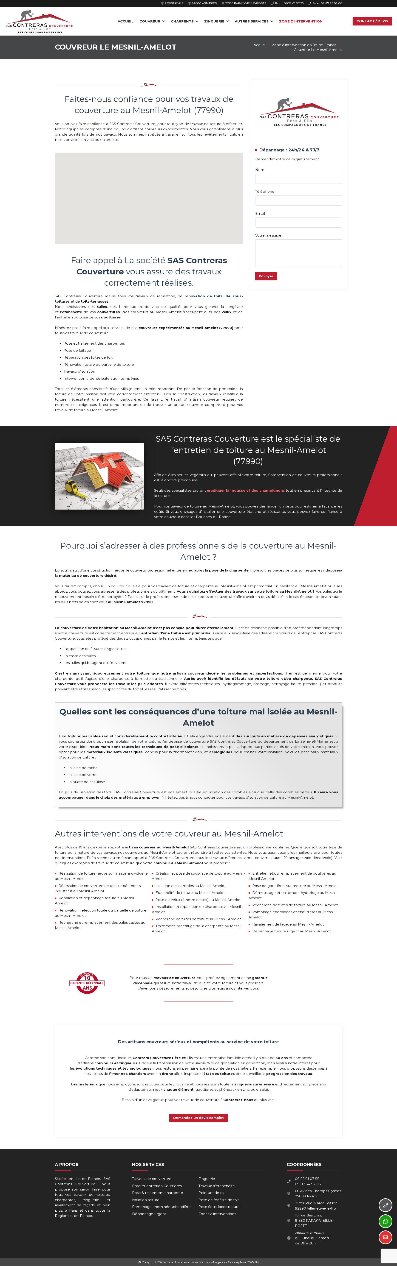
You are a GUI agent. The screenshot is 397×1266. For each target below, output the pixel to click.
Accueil (260, 45)
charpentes (115, 343)
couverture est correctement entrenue (103, 633)
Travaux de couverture (151, 1179)
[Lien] (39, 21)
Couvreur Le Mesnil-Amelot (318, 49)
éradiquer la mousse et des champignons (246, 490)
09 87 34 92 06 (308, 1184)
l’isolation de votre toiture (137, 741)
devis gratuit (153, 1100)
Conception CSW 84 (243, 1262)
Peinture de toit (212, 1193)
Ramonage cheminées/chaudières (162, 1207)
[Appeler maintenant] (385, 1205)
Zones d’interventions (217, 1214)
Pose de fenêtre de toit (218, 1200)
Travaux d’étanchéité (216, 1186)
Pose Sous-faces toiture (219, 1207)
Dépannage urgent (149, 1214)
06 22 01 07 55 (307, 1179)
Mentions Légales (212, 1262)
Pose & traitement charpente (157, 1193)
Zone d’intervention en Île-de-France (304, 45)
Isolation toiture (145, 1200)
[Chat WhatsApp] (385, 1221)
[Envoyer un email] (385, 1237)
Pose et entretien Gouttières (157, 1186)
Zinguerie (206, 1179)
